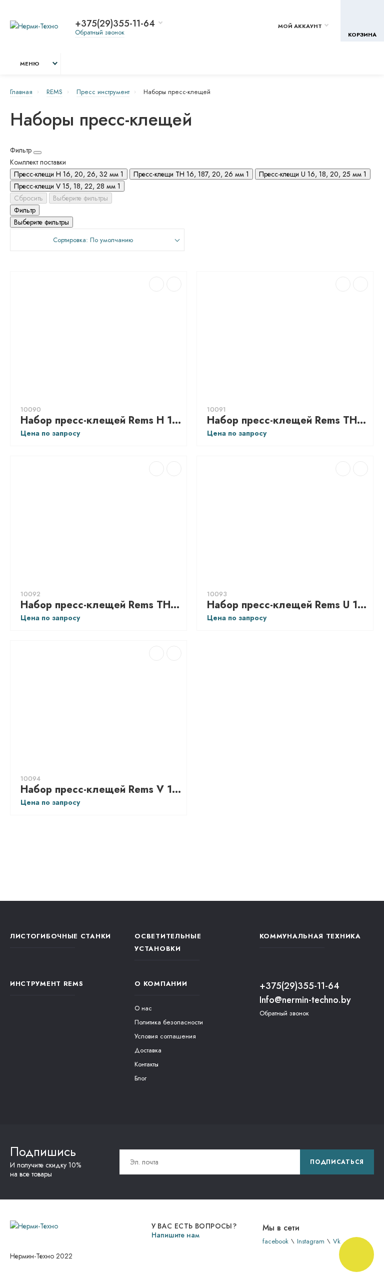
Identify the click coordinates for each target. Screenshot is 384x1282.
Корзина (362, 35)
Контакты (146, 1064)
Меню (30, 64)
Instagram (310, 1241)
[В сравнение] (156, 284)
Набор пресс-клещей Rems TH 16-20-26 (101, 605)
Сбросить (28, 198)
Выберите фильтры (80, 198)
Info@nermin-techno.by (305, 999)
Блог (140, 1078)
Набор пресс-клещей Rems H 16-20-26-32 (101, 420)
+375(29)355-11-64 (115, 24)
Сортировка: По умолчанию (93, 240)
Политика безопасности (168, 1022)
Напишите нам (176, 1235)
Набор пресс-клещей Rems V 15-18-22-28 (101, 789)
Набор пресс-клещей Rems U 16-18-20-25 (287, 605)
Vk (336, 1241)
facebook (275, 1241)
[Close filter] (38, 152)
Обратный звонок (99, 32)
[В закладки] (174, 284)
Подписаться (337, 1161)
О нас (143, 1008)
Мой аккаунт (300, 26)
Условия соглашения (165, 1036)
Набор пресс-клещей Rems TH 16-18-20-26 (287, 420)
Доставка (148, 1050)
